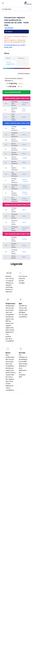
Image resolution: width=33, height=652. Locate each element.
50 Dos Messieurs (14, 140)
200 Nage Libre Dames (14, 222)
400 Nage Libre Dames (14, 103)
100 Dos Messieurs (14, 149)
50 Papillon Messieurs (14, 168)
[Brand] (28, 3)
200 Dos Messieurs (14, 158)
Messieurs (21, 58)
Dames (8, 58)
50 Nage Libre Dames (13, 209)
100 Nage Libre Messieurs (14, 134)
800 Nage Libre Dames (14, 110)
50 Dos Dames (13, 257)
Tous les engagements (10, 63)
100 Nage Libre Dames (14, 216)
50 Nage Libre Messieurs (14, 128)
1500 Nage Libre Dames (13, 117)
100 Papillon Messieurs (14, 174)
